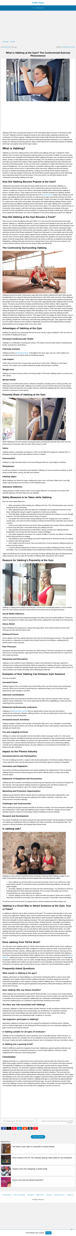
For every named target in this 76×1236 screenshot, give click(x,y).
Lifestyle (13, 41)
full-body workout (22, 353)
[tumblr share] (30, 1129)
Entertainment (66, 47)
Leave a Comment (38, 1137)
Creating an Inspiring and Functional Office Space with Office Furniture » (57, 1121)
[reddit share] (25, 1129)
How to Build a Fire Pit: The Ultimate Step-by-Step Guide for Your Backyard (42, 1158)
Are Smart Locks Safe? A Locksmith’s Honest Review (33, 1147)
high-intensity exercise (19, 711)
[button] (38, 8)
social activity (48, 195)
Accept (48, 1233)
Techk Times (38, 3)
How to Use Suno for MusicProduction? (27, 1180)
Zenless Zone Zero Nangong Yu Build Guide (29, 1169)
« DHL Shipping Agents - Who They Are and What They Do (18, 1121)
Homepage (5, 41)
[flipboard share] (35, 1129)
